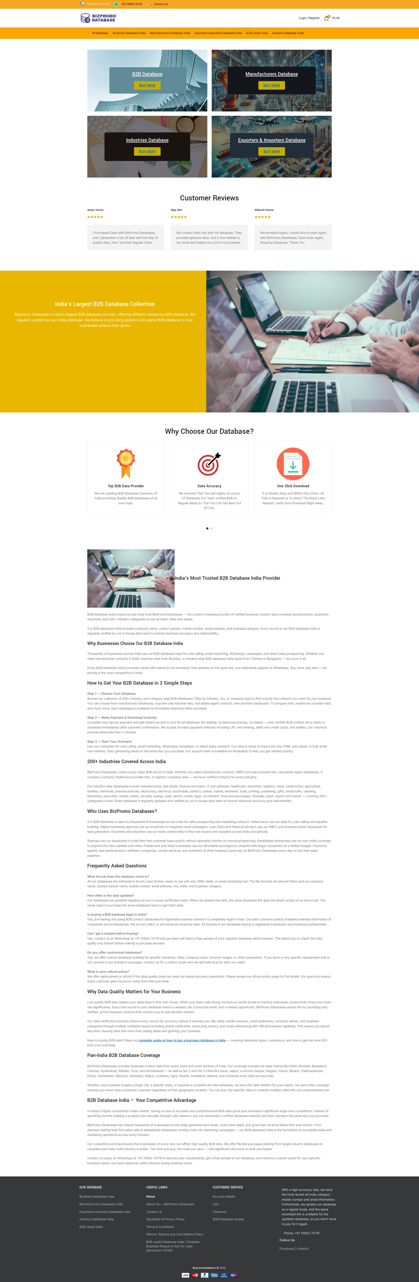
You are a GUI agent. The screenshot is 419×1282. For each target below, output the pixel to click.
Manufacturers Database (272, 74)
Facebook (287, 1248)
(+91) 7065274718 (98, 4)
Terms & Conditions (160, 1227)
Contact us (154, 1212)
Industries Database (147, 140)
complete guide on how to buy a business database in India (182, 1040)
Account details (224, 1196)
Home (150, 1196)
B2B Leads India (91, 1227)
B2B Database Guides (228, 1219)
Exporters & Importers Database (272, 140)
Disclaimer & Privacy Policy (165, 1219)
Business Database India (96, 1196)
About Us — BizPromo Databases (170, 1204)
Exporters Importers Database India (104, 1212)
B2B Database (147, 74)
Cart (216, 1204)
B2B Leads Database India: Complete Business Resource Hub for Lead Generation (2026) (173, 1246)
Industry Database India (96, 1219)
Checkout (220, 1212)
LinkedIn (303, 1248)
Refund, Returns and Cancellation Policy (174, 1234)
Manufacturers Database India (101, 1204)
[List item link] (310, 1233)
